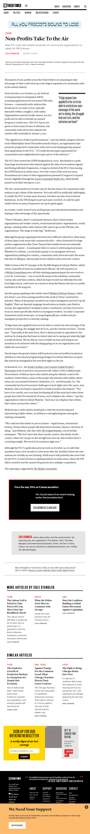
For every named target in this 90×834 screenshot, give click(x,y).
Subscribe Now (68, 753)
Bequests (46, 799)
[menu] (26, 6)
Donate (77, 6)
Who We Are (34, 793)
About (57, 6)
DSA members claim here (45, 508)
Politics (16, 12)
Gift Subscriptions (61, 798)
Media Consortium (16, 272)
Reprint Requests (72, 798)
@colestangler (29, 549)
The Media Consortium (45, 468)
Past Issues (34, 795)
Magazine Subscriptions (61, 793)
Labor (6, 12)
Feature (8, 33)
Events (56, 12)
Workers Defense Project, (63, 293)
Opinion (28, 12)
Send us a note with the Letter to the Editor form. (51, 570)
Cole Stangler (12, 53)
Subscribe (66, 6)
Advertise (46, 801)
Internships (73, 795)
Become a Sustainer (46, 796)
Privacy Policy (32, 798)
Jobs (70, 793)
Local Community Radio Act (49, 178)
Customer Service (60, 802)
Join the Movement (17, 825)
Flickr (27, 64)
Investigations (42, 12)
